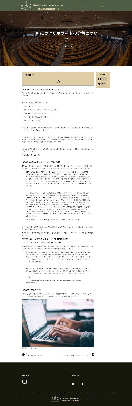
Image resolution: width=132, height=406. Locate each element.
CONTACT (102, 7)
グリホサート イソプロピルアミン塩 (39, 166)
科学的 (84, 233)
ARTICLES (88, 7)
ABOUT (75, 7)
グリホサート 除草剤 (47, 93)
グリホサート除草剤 (52, 128)
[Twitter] (73, 384)
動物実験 (65, 137)
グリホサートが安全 (68, 246)
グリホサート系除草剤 (49, 248)
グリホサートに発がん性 (75, 227)
